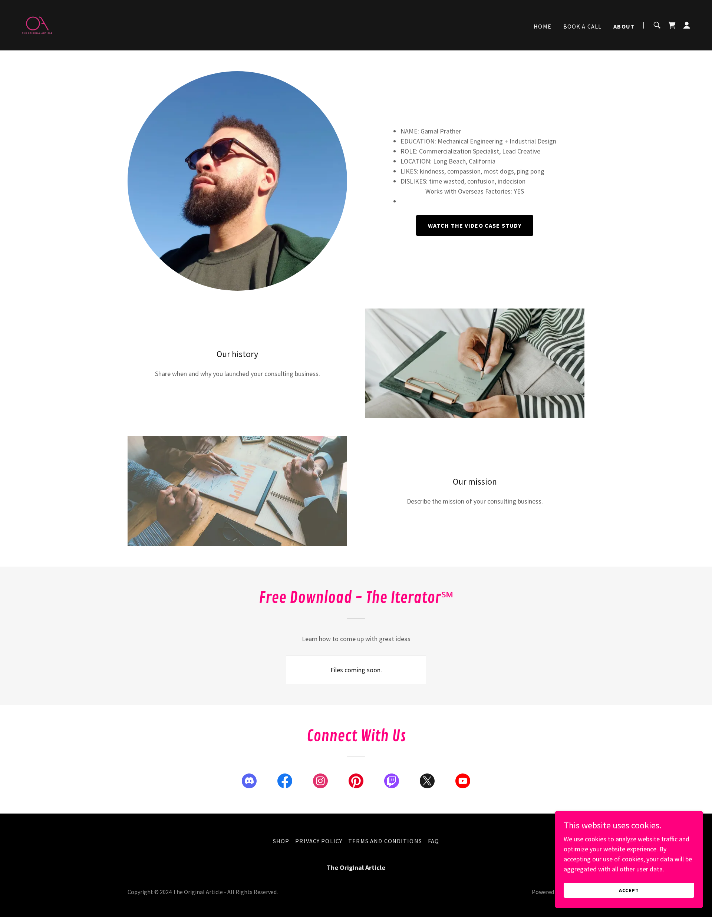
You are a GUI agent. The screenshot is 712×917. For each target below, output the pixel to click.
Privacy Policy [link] (318, 841)
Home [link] (542, 26)
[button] (686, 25)
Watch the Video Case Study (475, 225)
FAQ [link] (433, 841)
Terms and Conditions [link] (385, 841)
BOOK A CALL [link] (582, 26)
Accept (629, 890)
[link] (37, 24)
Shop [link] (281, 841)
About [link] (623, 26)
